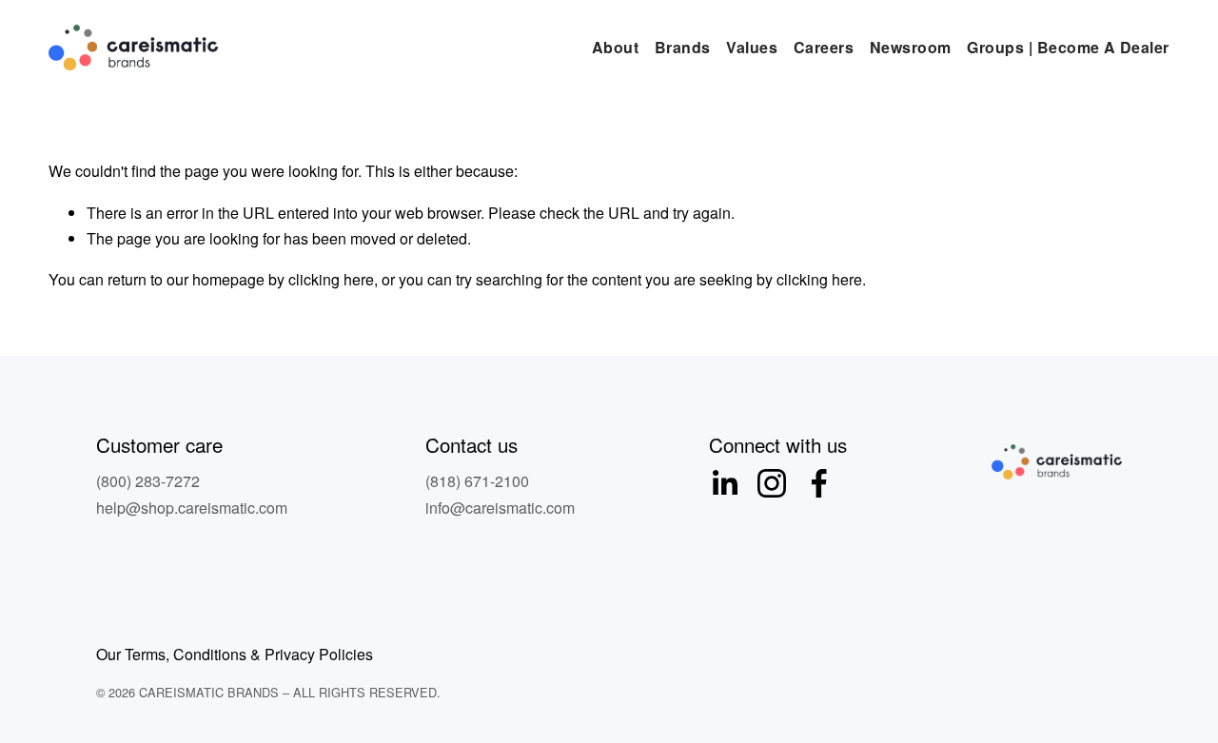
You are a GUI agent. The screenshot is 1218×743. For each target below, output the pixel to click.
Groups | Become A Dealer (1068, 47)
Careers (824, 47)
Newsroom (911, 47)
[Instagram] (771, 483)
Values (751, 47)
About (615, 47)
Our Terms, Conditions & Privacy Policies (234, 654)
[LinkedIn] (724, 483)
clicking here (331, 279)
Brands (683, 47)
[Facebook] (819, 483)
